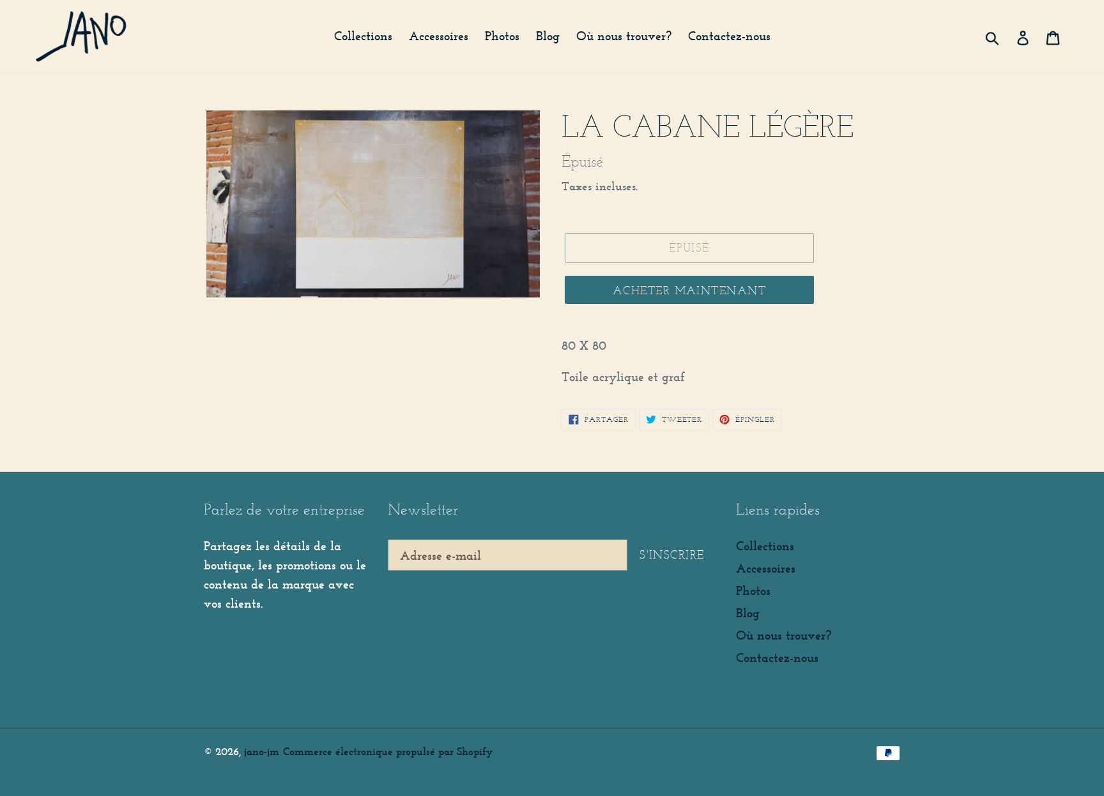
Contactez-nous (777, 657)
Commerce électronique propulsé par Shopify (388, 751)
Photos (753, 590)
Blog (748, 612)
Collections (765, 545)
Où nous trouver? (783, 635)
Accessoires (765, 568)
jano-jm (261, 751)
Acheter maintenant (689, 290)
